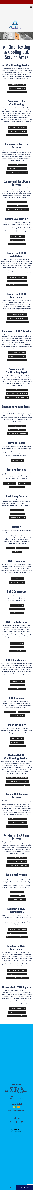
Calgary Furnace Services (24, 483)
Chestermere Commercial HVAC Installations (17, 285)
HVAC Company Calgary (17, 579)
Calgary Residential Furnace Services (17, 822)
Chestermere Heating (22, 548)
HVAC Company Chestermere (17, 582)
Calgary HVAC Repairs (24, 712)
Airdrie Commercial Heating (17, 236)
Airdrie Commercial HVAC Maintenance (17, 315)
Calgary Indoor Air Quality (17, 742)
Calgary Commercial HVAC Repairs (17, 356)
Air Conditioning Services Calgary (17, 85)
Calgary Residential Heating (17, 896)
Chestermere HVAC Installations (17, 651)
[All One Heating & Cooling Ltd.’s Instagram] (11, 1122)
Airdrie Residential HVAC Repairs (17, 1008)
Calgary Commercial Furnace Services (17, 169)
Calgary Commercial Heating (17, 240)
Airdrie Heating (10, 548)
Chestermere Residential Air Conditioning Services (17, 785)
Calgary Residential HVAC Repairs (17, 1012)
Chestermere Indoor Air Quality (17, 746)
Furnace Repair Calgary (17, 460)
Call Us (8, 1187)
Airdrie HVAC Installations (17, 643)
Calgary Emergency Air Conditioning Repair (17, 394)
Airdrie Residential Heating (17, 892)
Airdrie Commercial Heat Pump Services (17, 202)
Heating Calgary (17, 552)
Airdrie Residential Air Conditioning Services (17, 778)
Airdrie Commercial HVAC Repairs (17, 353)
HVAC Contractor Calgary (17, 613)
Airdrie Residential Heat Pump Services (17, 858)
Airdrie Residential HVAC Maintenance (17, 970)
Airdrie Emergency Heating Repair (17, 426)
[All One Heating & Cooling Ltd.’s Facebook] (16, 1122)
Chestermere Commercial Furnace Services (17, 172)
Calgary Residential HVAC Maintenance (17, 974)
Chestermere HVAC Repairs (17, 715)
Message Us (25, 1187)
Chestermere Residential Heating (17, 900)
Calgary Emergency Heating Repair (17, 430)
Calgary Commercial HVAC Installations (17, 281)
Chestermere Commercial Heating (17, 244)
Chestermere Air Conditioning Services (17, 92)
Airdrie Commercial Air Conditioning (17, 128)
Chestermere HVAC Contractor (17, 609)
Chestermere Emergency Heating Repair (17, 433)
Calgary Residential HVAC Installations (17, 933)
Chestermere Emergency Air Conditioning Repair (17, 397)
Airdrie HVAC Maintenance (17, 681)
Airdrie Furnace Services (9, 483)
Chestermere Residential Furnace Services (17, 826)
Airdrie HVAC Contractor (17, 605)
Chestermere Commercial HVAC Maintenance (17, 322)
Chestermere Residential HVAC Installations (17, 937)
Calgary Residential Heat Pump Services (17, 862)
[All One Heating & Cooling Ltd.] (15, 23)
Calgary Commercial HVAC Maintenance (17, 318)
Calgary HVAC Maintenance (17, 685)
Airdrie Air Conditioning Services (17, 88)
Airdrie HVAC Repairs (10, 712)
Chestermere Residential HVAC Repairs (17, 1016)
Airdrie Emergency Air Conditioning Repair (17, 390)
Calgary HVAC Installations (17, 647)
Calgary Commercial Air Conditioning (17, 131)
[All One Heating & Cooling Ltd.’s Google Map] (22, 1122)
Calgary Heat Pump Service (17, 514)
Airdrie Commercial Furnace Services (17, 165)
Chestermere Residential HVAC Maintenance (17, 978)
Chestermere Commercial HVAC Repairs (17, 360)
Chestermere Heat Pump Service (17, 517)
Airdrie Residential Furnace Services (17, 819)
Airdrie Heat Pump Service (17, 510)
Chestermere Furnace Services (17, 487)
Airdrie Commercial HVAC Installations (17, 277)
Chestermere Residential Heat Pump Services (17, 865)
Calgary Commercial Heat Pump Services (17, 206)
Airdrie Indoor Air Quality (17, 739)
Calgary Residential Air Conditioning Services (17, 781)
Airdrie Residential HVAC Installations (17, 929)
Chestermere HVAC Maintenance (17, 689)
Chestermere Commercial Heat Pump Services (17, 209)
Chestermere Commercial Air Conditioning (17, 135)
